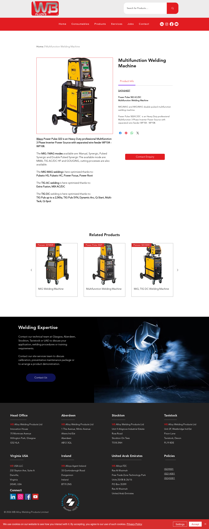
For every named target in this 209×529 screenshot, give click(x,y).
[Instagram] (167, 24)
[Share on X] (138, 133)
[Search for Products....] (172, 8)
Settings (180, 524)
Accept (195, 524)
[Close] (205, 524)
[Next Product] (177, 270)
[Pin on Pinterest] (126, 133)
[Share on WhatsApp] (132, 133)
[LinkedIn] (162, 24)
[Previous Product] (31, 270)
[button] (80, 24)
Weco (39, 138)
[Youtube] (176, 24)
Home (39, 46)
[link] (127, 81)
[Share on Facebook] (120, 133)
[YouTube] (35, 497)
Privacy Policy (134, 524)
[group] (104, 270)
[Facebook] (172, 24)
